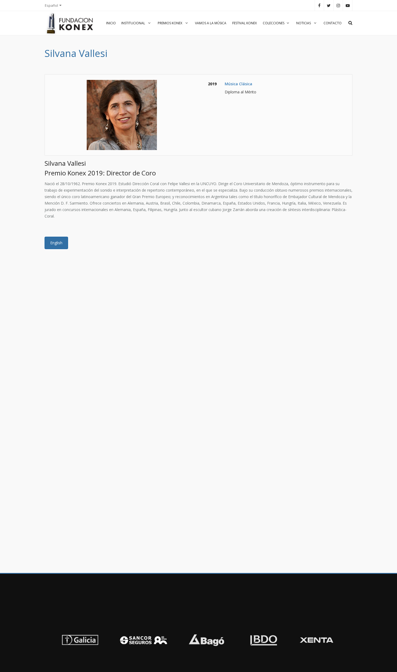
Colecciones (273, 23)
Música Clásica (238, 83)
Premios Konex (170, 23)
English (56, 242)
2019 (212, 83)
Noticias (304, 23)
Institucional (133, 23)
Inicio (111, 23)
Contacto (333, 23)
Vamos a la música (210, 23)
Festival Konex (244, 23)
